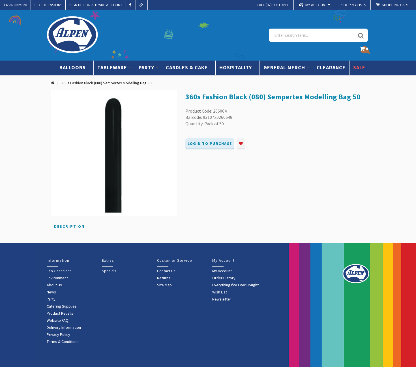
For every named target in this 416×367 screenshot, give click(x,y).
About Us (54, 284)
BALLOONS (73, 67)
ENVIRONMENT (16, 4)
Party (51, 299)
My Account (222, 270)
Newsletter (221, 299)
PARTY (147, 67)
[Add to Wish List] (241, 143)
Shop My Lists (353, 4)
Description (69, 226)
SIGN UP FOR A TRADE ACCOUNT (95, 4)
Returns (163, 277)
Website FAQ (57, 320)
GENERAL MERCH (284, 67)
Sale (359, 67)
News (51, 292)
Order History (223, 277)
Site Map (164, 284)
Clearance (331, 67)
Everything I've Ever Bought (235, 284)
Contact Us (166, 270)
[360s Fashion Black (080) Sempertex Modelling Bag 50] (114, 152)
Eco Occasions (59, 270)
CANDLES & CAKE (187, 67)
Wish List (219, 292)
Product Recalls (60, 313)
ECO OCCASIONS (49, 4)
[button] (365, 50)
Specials (109, 270)
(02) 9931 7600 (273, 4)
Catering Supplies (62, 306)
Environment (57, 277)
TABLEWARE (112, 67)
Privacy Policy (58, 334)
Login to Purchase (210, 143)
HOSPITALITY (236, 67)
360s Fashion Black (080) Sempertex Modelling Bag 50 (106, 82)
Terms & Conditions (63, 341)
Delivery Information (64, 327)
